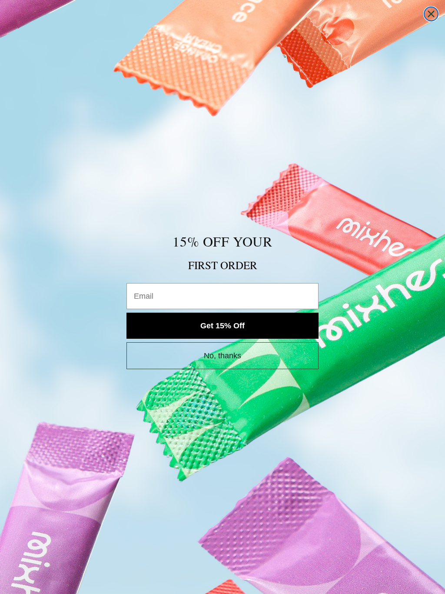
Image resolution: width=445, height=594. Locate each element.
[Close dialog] (431, 14)
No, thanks (222, 355)
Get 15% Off (222, 325)
